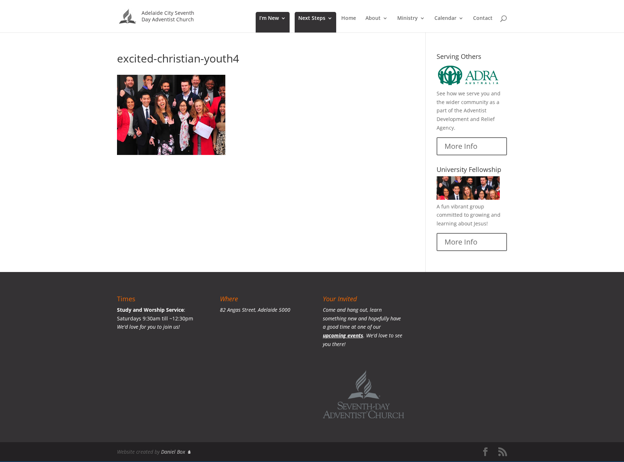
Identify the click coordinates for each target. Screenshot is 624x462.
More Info (461, 146)
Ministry (407, 18)
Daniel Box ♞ (176, 451)
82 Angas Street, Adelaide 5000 (255, 309)
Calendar (445, 18)
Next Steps (311, 18)
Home (348, 18)
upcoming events (343, 335)
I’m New (269, 18)
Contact (483, 18)
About (373, 18)
